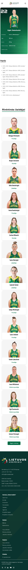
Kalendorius (5, 525)
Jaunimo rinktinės (7, 547)
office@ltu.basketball (7, 474)
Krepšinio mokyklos (7, 514)
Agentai (4, 510)
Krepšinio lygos (6, 512)
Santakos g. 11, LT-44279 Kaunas (10, 469)
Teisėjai (4, 507)
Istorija (4, 500)
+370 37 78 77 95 (7, 472)
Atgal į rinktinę (14, 443)
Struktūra (5, 502)
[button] (2, 3)
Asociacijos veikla (7, 550)
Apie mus (4, 497)
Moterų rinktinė (6, 545)
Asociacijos (5, 505)
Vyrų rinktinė (5, 543)
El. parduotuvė (6, 557)
